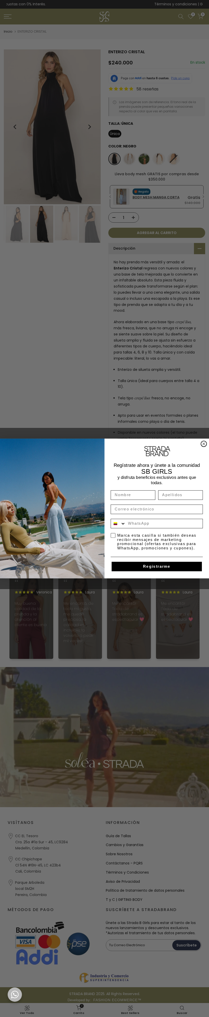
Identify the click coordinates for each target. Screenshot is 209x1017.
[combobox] (118, 523)
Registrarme (156, 566)
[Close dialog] (203, 444)
